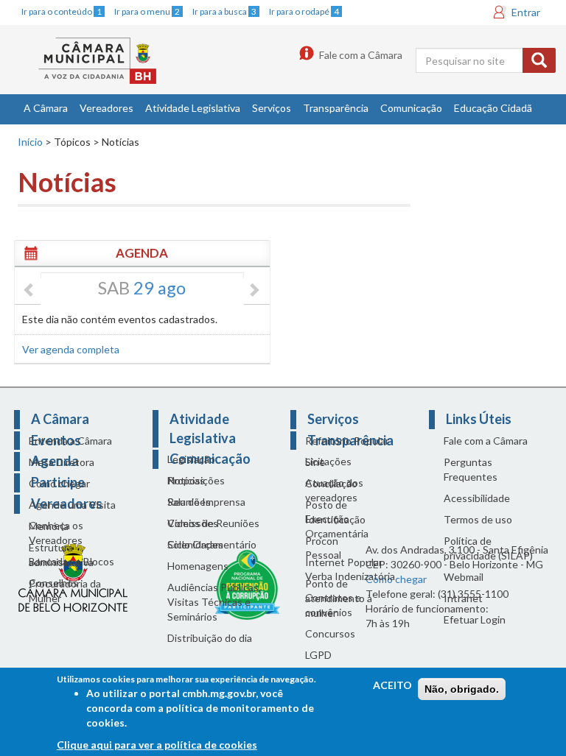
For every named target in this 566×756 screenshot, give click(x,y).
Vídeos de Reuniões (213, 523)
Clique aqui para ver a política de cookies (157, 744)
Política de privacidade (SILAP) (488, 548)
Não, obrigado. (461, 689)
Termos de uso (478, 519)
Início (30, 141)
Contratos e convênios (333, 604)
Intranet (463, 598)
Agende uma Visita (72, 504)
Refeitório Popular (347, 440)
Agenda (142, 253)
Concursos (330, 633)
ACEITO (392, 685)
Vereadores (106, 108)
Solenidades (195, 544)
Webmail (463, 576)
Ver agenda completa (70, 349)
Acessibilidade (477, 498)
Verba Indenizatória (350, 576)
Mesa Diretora (61, 462)
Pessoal (323, 554)
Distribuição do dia (209, 638)
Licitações (328, 461)
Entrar (525, 12)
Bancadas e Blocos (71, 561)
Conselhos (53, 582)
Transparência (335, 108)
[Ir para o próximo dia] (253, 290)
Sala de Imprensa (206, 501)
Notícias (186, 480)
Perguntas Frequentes (470, 469)
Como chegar (59, 483)
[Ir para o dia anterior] (29, 290)
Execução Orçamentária (336, 526)
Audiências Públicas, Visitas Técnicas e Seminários (214, 602)
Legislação (191, 459)
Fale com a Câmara (360, 55)
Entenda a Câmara (70, 440)
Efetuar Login (475, 619)
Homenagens (197, 565)
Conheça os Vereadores (56, 532)
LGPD (318, 655)
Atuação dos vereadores (334, 490)
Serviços (271, 108)
